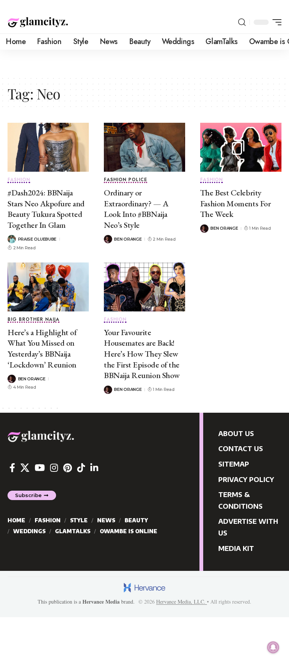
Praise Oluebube (37, 239)
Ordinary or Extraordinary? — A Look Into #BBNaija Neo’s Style (136, 208)
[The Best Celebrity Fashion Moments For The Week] (240, 147)
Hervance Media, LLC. (181, 601)
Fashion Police (125, 180)
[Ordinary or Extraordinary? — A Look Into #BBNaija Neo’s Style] (144, 147)
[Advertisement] (88, 61)
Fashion (19, 180)
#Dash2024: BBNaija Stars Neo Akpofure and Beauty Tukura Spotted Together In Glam (46, 208)
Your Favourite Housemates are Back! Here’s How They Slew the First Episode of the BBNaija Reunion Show (142, 354)
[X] (24, 468)
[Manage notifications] (273, 647)
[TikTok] (81, 468)
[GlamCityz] (38, 22)
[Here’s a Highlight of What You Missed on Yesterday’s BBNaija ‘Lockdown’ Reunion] (48, 286)
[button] (242, 22)
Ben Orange (127, 239)
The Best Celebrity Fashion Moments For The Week (235, 203)
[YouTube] (40, 468)
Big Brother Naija (33, 320)
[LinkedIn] (94, 468)
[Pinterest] (67, 468)
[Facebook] (12, 468)
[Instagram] (54, 468)
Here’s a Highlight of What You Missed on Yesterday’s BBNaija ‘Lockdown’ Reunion (42, 348)
